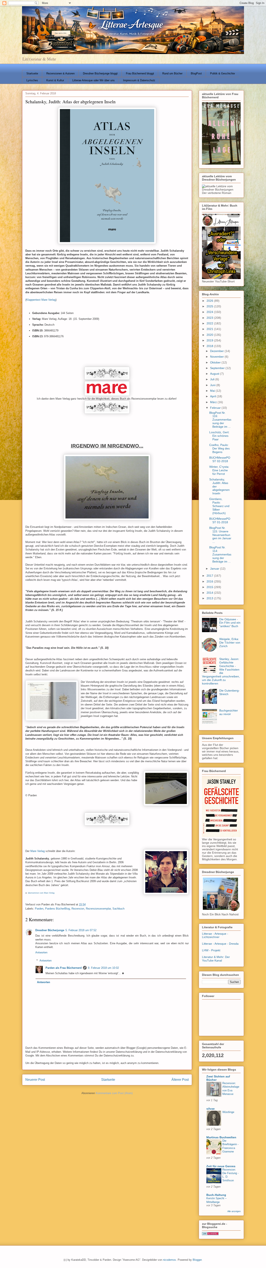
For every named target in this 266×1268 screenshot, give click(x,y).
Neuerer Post (35, 1079)
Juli (212, 379)
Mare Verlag (37, 851)
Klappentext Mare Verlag (41, 299)
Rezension (77, 908)
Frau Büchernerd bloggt (140, 73)
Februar (216, 407)
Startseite (32, 73)
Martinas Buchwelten (221, 1137)
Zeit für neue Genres (220, 1166)
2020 (210, 334)
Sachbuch (118, 908)
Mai (213, 390)
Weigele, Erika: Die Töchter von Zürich (229, 642)
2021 (210, 329)
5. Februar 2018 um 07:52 (80, 930)
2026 (210, 300)
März (214, 402)
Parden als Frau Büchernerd (64, 967)
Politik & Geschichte (222, 73)
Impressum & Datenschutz (139, 80)
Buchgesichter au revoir (228, 712)
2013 (210, 598)
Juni (213, 385)
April (213, 396)
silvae (210, 1108)
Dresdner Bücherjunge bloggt (100, 73)
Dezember (217, 351)
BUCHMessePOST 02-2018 (219, 459)
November (217, 356)
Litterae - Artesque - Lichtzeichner (215, 935)
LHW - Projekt (211, 950)
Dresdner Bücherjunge (49, 930)
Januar (215, 568)
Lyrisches (32, 80)
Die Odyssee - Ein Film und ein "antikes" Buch (229, 623)
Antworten (41, 952)
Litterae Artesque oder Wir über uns (93, 80)
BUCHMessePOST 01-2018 (219, 520)
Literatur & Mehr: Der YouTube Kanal (216, 958)
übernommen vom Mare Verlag (41, 893)
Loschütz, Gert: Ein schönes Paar (219, 436)
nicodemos (169, 1259)
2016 (210, 581)
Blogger (197, 1259)
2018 (210, 346)
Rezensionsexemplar (98, 908)
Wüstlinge (228, 1112)
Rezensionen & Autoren (60, 73)
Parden (39, 908)
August (215, 373)
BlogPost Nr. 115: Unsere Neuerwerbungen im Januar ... (220, 534)
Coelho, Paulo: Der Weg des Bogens (219, 448)
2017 (210, 575)
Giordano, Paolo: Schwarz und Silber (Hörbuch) (219, 506)
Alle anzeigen (234, 1211)
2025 (210, 306)
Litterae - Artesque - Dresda (220, 943)
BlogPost (196, 73)
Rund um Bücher (172, 73)
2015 (210, 587)
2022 (210, 323)
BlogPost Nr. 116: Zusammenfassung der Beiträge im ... (220, 419)
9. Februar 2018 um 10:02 (103, 967)
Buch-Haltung (216, 1195)
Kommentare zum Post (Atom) (114, 1093)
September (217, 368)
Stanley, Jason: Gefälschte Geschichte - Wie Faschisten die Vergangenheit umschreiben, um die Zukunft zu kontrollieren (221, 671)
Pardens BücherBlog (57, 908)
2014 (210, 592)
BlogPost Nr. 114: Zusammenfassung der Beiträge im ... (220, 554)
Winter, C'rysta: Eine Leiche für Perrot (219, 470)
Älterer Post (180, 1079)
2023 (210, 317)
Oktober (216, 362)
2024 (210, 312)
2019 (210, 340)
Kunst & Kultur (55, 80)
